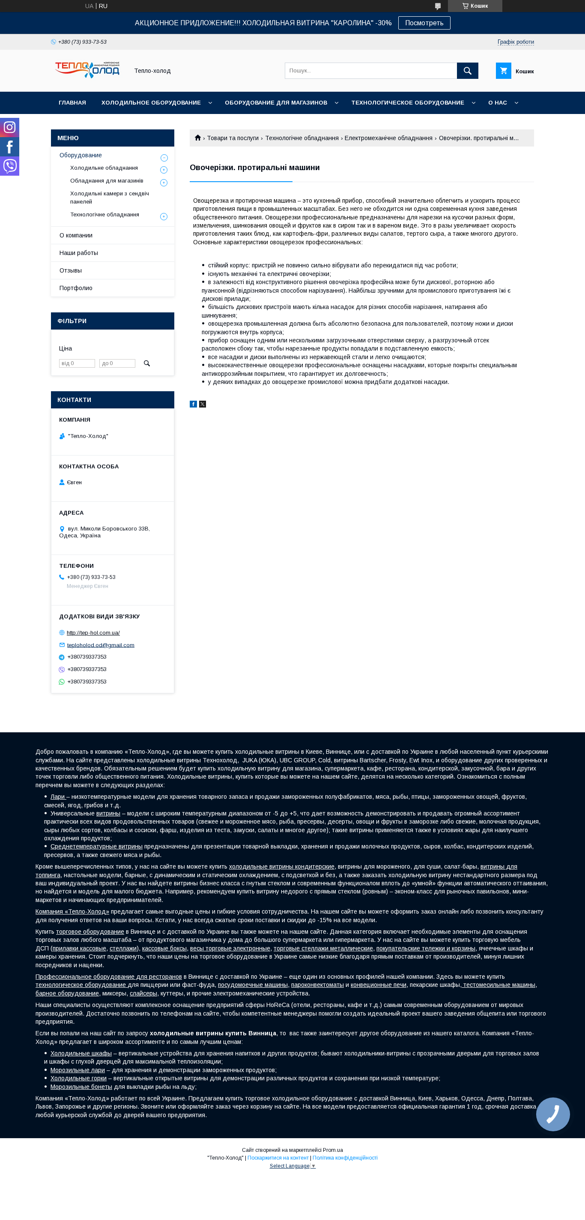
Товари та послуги (233, 138)
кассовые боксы (164, 948)
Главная (72, 102)
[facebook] (193, 405)
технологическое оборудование (82, 984)
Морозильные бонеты (81, 1086)
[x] (202, 405)
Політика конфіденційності (345, 1158)
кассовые (93, 948)
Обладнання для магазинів (106, 180)
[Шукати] (467, 71)
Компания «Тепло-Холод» (72, 911)
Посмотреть (424, 23)
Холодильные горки (79, 1078)
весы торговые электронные (230, 948)
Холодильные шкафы (81, 1053)
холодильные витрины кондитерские (281, 866)
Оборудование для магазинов (276, 102)
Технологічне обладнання (302, 138)
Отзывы (71, 270)
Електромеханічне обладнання (389, 138)
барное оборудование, (68, 993)
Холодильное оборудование (151, 102)
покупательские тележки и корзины (425, 948)
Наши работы (79, 252)
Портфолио (76, 288)
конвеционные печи (378, 984)
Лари (58, 796)
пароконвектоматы (317, 984)
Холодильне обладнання (104, 168)
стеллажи (123, 948)
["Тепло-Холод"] (87, 80)
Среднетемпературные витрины (97, 846)
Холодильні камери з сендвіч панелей (109, 197)
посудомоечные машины (253, 984)
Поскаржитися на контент (278, 1158)
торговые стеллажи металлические (323, 948)
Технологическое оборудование (407, 102)
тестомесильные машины (498, 984)
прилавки (66, 948)
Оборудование (81, 155)
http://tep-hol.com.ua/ (93, 632)
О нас (497, 102)
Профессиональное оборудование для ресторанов (109, 976)
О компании (76, 235)
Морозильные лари (78, 1070)
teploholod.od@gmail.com (100, 644)
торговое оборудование (90, 931)
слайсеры (143, 993)
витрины (108, 813)
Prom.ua (333, 1150)
